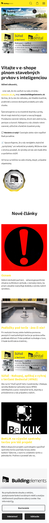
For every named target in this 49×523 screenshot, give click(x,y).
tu (12, 501)
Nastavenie (23, 508)
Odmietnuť (12, 516)
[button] (9, 19)
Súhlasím (34, 516)
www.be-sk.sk (8, 94)
